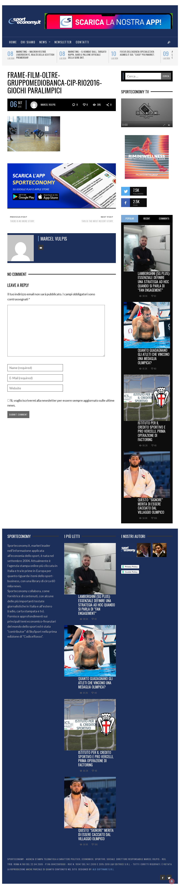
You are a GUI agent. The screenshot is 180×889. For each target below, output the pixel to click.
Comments (164, 218)
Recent (146, 218)
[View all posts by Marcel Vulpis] (33, 104)
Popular (130, 218)
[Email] (40, 247)
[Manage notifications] (172, 881)
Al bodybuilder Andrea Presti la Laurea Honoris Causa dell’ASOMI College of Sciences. (85, 54)
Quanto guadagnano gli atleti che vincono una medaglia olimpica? (153, 356)
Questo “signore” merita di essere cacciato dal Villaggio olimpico (151, 506)
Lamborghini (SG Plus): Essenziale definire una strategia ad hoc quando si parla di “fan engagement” (154, 282)
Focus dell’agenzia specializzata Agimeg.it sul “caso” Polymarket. (33, 53)
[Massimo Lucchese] (144, 550)
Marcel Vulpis (48, 104)
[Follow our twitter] (125, 191)
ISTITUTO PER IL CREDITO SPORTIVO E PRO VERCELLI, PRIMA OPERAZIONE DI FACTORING (151, 431)
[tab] (129, 218)
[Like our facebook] (125, 202)
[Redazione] (128, 550)
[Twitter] (169, 877)
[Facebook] (162, 877)
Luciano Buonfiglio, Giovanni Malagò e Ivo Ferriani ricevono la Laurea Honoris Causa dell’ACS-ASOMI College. (139, 56)
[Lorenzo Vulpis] (159, 550)
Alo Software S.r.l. (103, 869)
